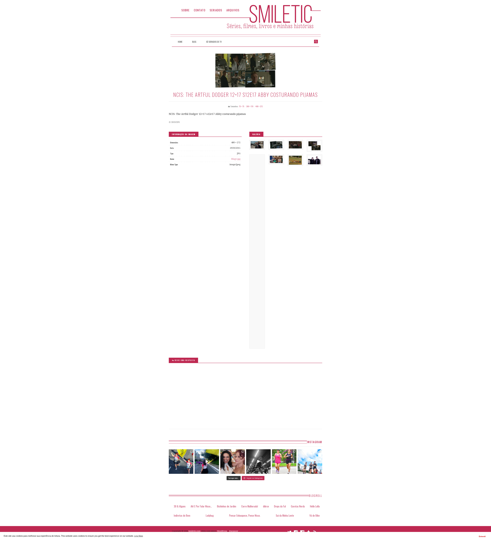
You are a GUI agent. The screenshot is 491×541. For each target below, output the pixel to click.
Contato (199, 10)
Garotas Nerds (298, 506)
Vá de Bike (314, 515)
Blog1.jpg (235, 159)
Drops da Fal (280, 506)
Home (180, 41)
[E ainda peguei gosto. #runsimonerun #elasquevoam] (258, 461)
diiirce (266, 506)
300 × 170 (249, 106)
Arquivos (232, 10)
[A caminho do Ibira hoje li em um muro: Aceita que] (284, 461)
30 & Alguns (180, 506)
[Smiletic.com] (245, 21)
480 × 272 (259, 106)
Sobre (185, 10)
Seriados (216, 10)
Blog (194, 41)
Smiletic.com (194, 531)
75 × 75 (241, 106)
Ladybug (210, 515)
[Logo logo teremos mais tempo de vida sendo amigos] (232, 461)
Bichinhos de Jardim (226, 506)
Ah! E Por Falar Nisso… (201, 506)
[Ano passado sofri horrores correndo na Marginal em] (310, 461)
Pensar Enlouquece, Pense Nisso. (244, 515)
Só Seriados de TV (214, 41)
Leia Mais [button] (138, 536)
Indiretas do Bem (182, 515)
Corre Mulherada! (249, 506)
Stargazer (233, 531)
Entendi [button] (482, 536)
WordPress (222, 531)
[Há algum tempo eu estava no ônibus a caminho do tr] (181, 461)
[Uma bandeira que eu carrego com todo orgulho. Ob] (207, 461)
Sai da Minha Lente (285, 515)
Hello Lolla (315, 506)
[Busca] (316, 41)
